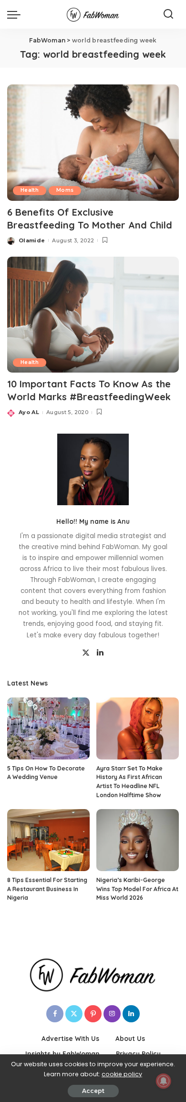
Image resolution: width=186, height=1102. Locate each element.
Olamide (32, 240)
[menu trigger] (16, 14)
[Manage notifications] (163, 1081)
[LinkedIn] (100, 653)
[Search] (168, 14)
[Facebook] (54, 1013)
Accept (93, 1090)
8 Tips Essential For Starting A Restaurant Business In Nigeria (47, 888)
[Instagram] (112, 1013)
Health (30, 190)
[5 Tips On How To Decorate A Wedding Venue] (48, 728)
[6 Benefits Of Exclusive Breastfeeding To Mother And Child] (93, 142)
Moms (64, 190)
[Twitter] (86, 653)
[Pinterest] (93, 1013)
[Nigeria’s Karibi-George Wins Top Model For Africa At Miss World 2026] (137, 840)
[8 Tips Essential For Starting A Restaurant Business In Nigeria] (48, 840)
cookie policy (122, 1074)
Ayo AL (29, 412)
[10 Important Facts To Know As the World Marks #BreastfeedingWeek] (93, 315)
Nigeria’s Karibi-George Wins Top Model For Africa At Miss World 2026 (137, 888)
